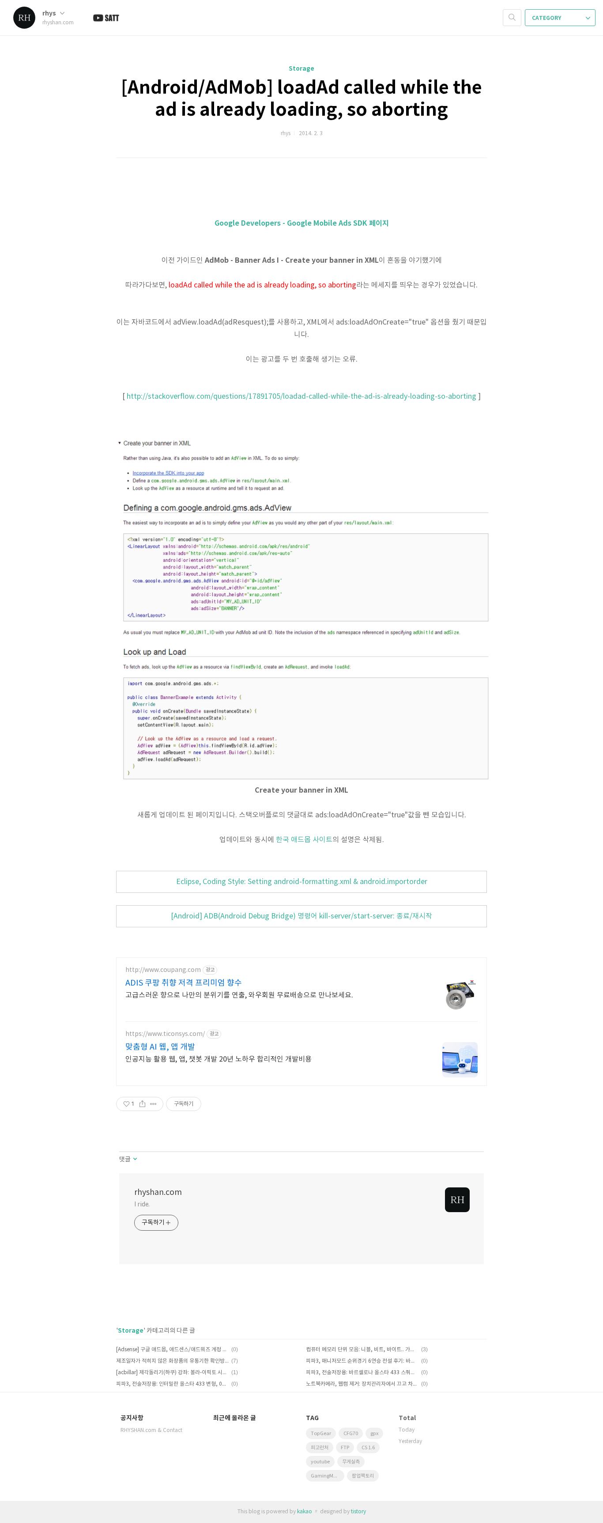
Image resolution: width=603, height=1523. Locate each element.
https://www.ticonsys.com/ (165, 1034)
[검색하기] (512, 18)
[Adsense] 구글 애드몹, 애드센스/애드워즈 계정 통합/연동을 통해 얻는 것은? (172, 1350)
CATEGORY (547, 18)
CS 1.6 (368, 1448)
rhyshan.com (158, 1192)
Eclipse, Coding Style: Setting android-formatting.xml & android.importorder (301, 882)
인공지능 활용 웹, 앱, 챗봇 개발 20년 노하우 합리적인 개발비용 (218, 1059)
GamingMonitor (327, 1476)
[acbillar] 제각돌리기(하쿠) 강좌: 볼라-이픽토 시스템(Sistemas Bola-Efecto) (172, 1373)
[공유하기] (142, 1104)
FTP (345, 1448)
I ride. (142, 1204)
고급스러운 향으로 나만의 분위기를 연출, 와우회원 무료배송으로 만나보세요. (239, 995)
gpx (374, 1433)
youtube (320, 1462)
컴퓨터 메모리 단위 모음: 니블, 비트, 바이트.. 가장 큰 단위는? (362, 1350)
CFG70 (350, 1433)
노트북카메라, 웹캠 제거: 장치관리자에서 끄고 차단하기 (362, 1384)
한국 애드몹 (293, 840)
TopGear (321, 1433)
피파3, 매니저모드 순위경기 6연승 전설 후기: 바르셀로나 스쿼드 (362, 1361)
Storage (301, 68)
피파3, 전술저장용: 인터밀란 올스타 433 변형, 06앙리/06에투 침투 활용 (172, 1384)
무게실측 (351, 1462)
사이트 (321, 840)
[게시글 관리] (153, 1104)
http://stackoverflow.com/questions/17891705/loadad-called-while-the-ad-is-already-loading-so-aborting (301, 397)
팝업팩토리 (363, 1476)
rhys (49, 13)
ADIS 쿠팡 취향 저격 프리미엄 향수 (183, 983)
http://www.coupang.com (163, 970)
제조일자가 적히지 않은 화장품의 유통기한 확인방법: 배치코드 (172, 1361)
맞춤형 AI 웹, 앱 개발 (160, 1047)
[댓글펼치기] (134, 1160)
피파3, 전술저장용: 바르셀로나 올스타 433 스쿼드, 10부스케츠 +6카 (362, 1373)
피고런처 (319, 1448)
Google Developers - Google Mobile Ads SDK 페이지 (302, 223)
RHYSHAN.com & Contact (151, 1430)
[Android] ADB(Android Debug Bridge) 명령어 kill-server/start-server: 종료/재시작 (301, 916)
